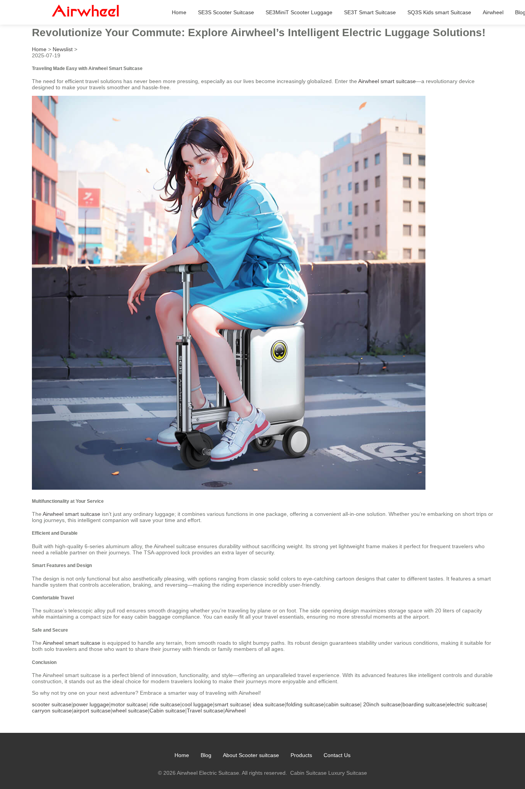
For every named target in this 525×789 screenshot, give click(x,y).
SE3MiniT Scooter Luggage (299, 12)
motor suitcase (128, 704)
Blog (206, 755)
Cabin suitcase (167, 710)
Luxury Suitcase (347, 773)
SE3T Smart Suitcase (370, 12)
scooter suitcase (51, 704)
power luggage (91, 704)
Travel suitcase (205, 710)
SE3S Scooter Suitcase (226, 12)
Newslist (63, 49)
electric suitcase (466, 704)
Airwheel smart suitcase (387, 81)
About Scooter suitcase (251, 755)
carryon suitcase (52, 710)
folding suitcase (305, 704)
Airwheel (493, 12)
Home (179, 12)
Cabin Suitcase (308, 773)
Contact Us (337, 755)
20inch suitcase (382, 704)
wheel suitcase (130, 710)
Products (301, 755)
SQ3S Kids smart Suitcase (439, 12)
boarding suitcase (423, 704)
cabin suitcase (343, 704)
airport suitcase (92, 710)
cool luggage (197, 704)
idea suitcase (269, 704)
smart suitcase (232, 704)
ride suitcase (165, 704)
